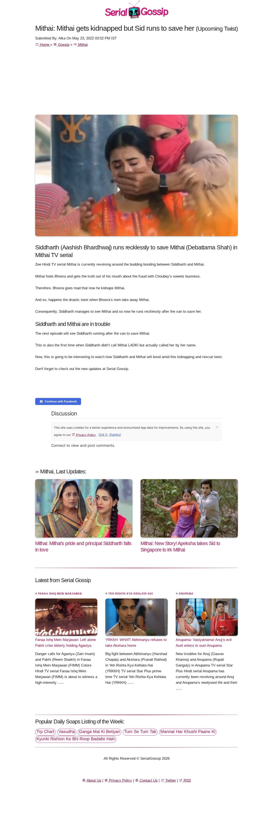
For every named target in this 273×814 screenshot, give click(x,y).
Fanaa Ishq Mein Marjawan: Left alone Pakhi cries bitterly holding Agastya (65, 643)
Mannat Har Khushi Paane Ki (187, 731)
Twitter (170, 780)
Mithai (82, 45)
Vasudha (66, 731)
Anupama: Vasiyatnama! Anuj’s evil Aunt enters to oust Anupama (204, 643)
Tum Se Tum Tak (140, 731)
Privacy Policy (85, 435)
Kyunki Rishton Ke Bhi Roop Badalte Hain (75, 738)
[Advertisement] (136, 83)
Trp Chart (45, 731)
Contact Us (148, 780)
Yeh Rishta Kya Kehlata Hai (130, 593)
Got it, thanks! (110, 435)
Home (44, 45)
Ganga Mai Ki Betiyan (99, 731)
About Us (93, 780)
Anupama (186, 593)
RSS (187, 780)
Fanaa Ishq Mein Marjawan (60, 593)
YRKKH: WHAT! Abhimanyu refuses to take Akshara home (136, 643)
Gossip (63, 45)
